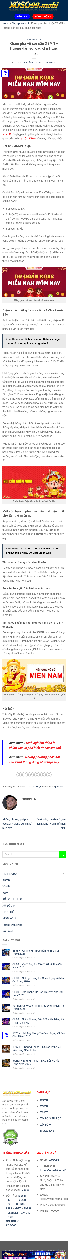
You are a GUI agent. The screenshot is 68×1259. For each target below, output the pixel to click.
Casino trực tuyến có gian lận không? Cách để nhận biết (51, 823)
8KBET (11, 1200)
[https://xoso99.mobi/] (34, 1255)
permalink (60, 786)
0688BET (13, 1212)
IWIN (22, 1204)
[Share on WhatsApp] (19, 774)
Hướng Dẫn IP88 (12, 924)
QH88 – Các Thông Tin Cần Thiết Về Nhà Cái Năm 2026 (37, 993)
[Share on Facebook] (25, 774)
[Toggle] (64, 874)
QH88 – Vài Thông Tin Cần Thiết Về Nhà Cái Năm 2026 (37, 966)
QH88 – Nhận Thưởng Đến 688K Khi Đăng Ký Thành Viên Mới (38, 1021)
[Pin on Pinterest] (43, 774)
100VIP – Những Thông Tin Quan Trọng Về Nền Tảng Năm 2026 (36, 1048)
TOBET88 (12, 1204)
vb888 (25, 1190)
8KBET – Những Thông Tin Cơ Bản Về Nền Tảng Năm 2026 (36, 1062)
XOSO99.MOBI (49, 62)
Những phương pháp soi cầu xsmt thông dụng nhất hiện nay (17, 823)
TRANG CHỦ (9, 873)
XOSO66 (11, 1225)
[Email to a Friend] (37, 774)
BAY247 (25, 1212)
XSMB (6, 886)
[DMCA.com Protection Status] (10, 1136)
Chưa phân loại (20, 23)
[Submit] (62, 854)
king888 (51, 1250)
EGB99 (27, 1208)
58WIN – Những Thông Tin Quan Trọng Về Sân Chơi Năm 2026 (38, 1035)
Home (5, 23)
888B (9, 1208)
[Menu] (4, 6)
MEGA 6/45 (9, 918)
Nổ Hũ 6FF (8, 931)
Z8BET (12, 1216)
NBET (17, 1208)
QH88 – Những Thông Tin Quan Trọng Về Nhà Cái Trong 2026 (38, 980)
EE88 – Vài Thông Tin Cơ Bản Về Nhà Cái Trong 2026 (35, 952)
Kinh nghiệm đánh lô (40, 743)
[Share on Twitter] (31, 774)
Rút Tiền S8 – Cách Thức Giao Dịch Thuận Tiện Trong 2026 (38, 1007)
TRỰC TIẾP (8, 912)
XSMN (6, 880)
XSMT (6, 892)
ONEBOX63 (12, 1221)
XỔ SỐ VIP (8, 905)
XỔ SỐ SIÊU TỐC (12, 899)
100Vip (21, 1195)
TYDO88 (22, 1200)
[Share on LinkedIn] (49, 774)
